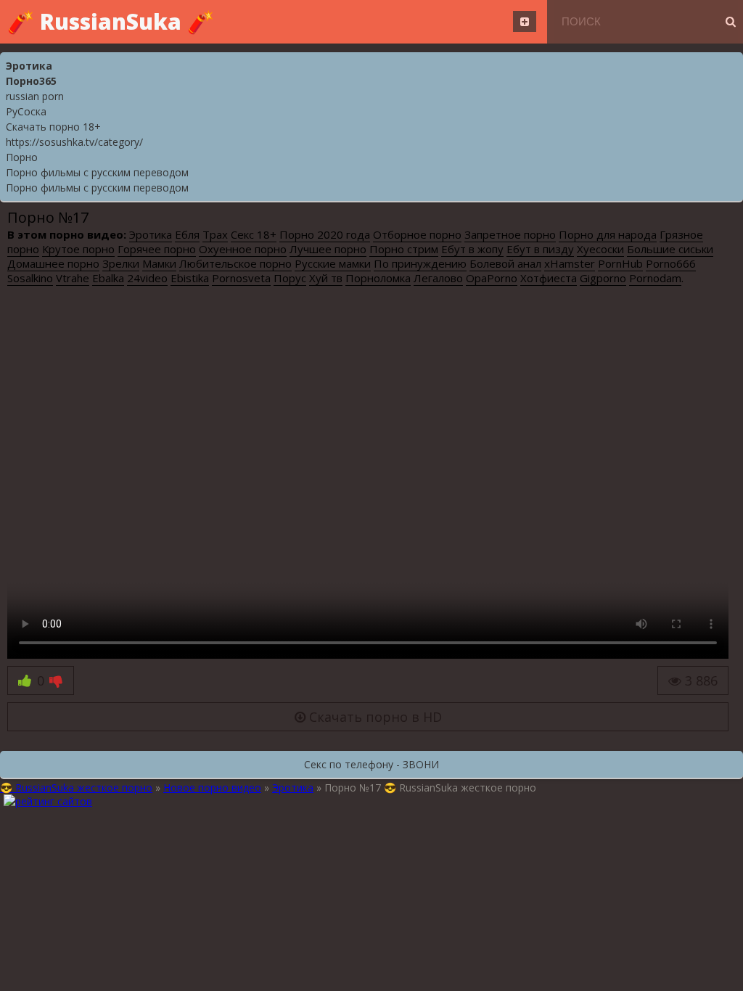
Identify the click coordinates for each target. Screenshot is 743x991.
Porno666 (671, 263)
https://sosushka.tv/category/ (74, 142)
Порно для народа (608, 234)
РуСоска (26, 111)
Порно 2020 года (324, 234)
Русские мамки (333, 263)
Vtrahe (72, 278)
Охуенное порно (243, 249)
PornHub (620, 263)
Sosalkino (30, 278)
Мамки (159, 263)
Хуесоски (600, 249)
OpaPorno (491, 278)
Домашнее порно (53, 263)
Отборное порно (417, 234)
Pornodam (655, 278)
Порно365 (31, 81)
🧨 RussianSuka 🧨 (110, 21)
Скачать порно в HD (373, 716)
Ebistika (190, 278)
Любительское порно (235, 263)
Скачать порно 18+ (53, 126)
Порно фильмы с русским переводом (97, 172)
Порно (22, 157)
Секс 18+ (253, 234)
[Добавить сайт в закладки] (524, 21)
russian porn (35, 96)
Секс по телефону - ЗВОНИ (371, 764)
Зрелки (120, 263)
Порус (290, 278)
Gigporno (603, 278)
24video (147, 278)
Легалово (438, 278)
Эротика (29, 66)
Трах (215, 234)
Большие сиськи (670, 249)
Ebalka (108, 278)
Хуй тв (325, 278)
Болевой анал (505, 263)
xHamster (569, 263)
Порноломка (378, 278)
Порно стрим (403, 249)
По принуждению (420, 263)
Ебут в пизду (540, 249)
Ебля (187, 234)
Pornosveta (241, 278)
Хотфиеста (548, 278)
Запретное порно (510, 234)
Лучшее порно (328, 249)
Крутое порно (78, 249)
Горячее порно (157, 249)
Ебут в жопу (472, 249)
